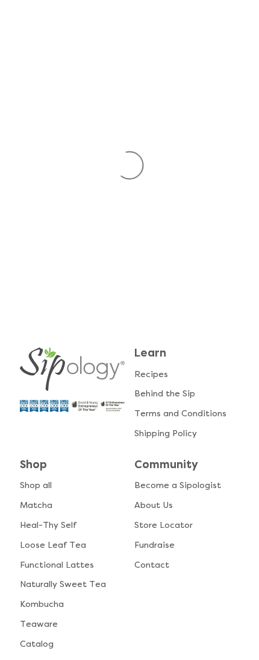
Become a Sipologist (177, 485)
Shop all (36, 485)
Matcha (36, 505)
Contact (151, 565)
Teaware (39, 624)
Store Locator (163, 525)
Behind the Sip (164, 394)
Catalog (37, 644)
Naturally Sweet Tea (63, 584)
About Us (153, 505)
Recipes (151, 374)
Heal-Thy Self (48, 525)
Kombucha (42, 604)
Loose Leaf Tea (53, 545)
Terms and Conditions (180, 413)
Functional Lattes (57, 565)
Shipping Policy (165, 433)
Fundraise (154, 545)
